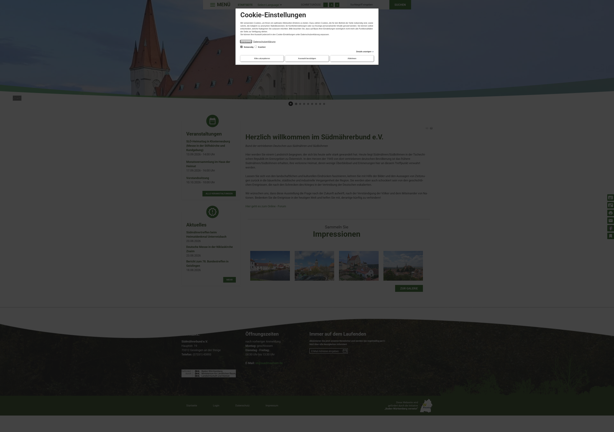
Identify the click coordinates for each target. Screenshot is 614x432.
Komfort (262, 47)
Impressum (246, 41)
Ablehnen (352, 58)
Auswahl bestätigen (307, 58)
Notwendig (248, 47)
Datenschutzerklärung (264, 41)
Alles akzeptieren (262, 58)
